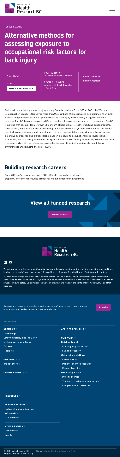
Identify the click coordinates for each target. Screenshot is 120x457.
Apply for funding (72, 329)
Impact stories (12, 363)
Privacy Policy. (27, 453)
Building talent (69, 342)
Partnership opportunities (19, 408)
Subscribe (103, 307)
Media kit (9, 350)
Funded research (60, 214)
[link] (97, 78)
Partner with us (15, 404)
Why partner (12, 413)
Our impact (11, 359)
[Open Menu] (112, 8)
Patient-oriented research (76, 363)
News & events (14, 426)
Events (8, 435)
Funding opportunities (75, 346)
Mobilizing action (71, 372)
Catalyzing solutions (73, 355)
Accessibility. (44, 451)
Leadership (10, 333)
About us (9, 329)
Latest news (11, 430)
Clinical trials (69, 359)
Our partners (12, 417)
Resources (11, 395)
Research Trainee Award (21, 88)
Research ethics (71, 368)
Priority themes (70, 376)
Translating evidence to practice (80, 381)
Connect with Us (14, 372)
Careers (8, 346)
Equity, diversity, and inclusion (20, 337)
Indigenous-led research (76, 385)
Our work (67, 337)
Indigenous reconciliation (18, 342)
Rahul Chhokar (91, 76)
